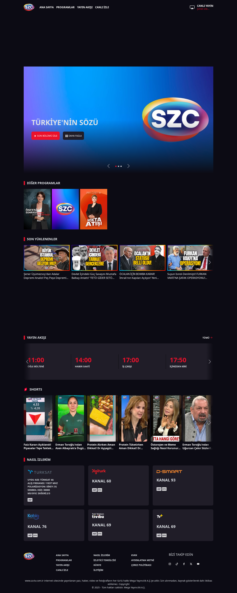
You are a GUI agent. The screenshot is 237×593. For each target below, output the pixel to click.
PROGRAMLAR (65, 7)
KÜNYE (97, 565)
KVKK (134, 555)
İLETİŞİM (98, 570)
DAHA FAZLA (112, 135)
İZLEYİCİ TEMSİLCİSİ (105, 560)
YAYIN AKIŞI (85, 7)
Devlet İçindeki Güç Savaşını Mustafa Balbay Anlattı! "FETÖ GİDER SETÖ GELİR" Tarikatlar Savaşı (94, 276)
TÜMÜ (205, 337)
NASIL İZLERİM (102, 555)
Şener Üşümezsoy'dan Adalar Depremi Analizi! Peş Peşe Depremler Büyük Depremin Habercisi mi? (46, 276)
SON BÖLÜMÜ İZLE (84, 135)
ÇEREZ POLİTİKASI (141, 565)
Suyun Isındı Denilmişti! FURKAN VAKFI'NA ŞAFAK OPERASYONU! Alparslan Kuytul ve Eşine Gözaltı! (187, 276)
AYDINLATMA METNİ (142, 560)
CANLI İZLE (102, 7)
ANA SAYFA (47, 7)
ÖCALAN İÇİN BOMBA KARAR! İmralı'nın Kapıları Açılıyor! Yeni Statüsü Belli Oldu (138, 276)
